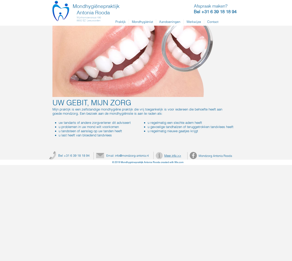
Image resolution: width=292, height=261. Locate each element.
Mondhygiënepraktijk (96, 6)
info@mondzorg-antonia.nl (132, 155)
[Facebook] (193, 155)
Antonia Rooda (93, 13)
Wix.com (179, 162)
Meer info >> (172, 155)
